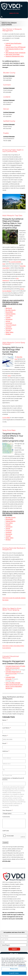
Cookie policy (22, 965)
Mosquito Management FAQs (15, 56)
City (3, 769)
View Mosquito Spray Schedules (15, 52)
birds (9, 375)
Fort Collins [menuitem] (9, 315)
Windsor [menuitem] (8, 334)
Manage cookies (14, 968)
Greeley (8, 317)
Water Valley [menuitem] (9, 332)
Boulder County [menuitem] (11, 310)
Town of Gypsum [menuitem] (11, 325)
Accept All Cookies (14, 973)
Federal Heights (10, 314)
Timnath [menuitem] (8, 330)
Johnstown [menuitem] (9, 319)
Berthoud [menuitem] (9, 308)
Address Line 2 (6, 763)
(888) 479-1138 (14, 13)
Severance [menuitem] (9, 328)
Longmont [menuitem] (9, 323)
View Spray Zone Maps (12, 54)
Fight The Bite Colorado (13, 682)
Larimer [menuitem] (8, 321)
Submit (5, 842)
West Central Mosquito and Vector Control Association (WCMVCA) (14, 686)
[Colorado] (14, 201)
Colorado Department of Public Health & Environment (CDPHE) (15, 668)
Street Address (6, 758)
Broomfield (9, 312)
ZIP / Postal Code (7, 775)
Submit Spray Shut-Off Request (16, 47)
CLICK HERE (6, 417)
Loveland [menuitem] (8, 326)
